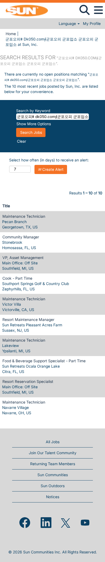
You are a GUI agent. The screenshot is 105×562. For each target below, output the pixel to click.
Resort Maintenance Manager (28, 319)
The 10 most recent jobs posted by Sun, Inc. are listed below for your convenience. (51, 89)
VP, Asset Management (23, 257)
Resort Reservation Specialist (27, 381)
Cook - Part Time (17, 278)
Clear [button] (21, 141)
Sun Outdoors (53, 485)
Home (11, 33)
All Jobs (53, 441)
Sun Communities (52, 474)
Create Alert (52, 169)
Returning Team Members (52, 463)
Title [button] (6, 206)
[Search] (84, 10)
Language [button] (68, 23)
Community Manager (20, 237)
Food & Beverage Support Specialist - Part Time (44, 360)
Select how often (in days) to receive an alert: (49, 160)
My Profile (92, 23)
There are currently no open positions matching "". (51, 77)
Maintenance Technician (23, 216)
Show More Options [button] (33, 123)
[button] (98, 10)
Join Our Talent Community (52, 452)
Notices (52, 496)
